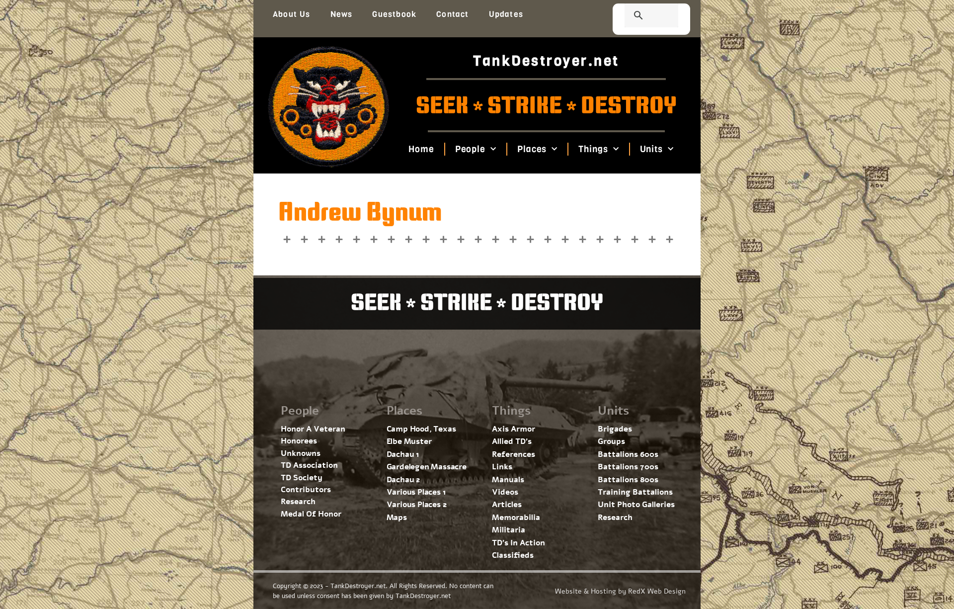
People (470, 149)
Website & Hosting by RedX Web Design (620, 591)
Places (532, 149)
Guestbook (394, 14)
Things (593, 149)
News (341, 14)
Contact (452, 14)
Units (651, 149)
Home (421, 149)
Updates (506, 14)
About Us (292, 14)
